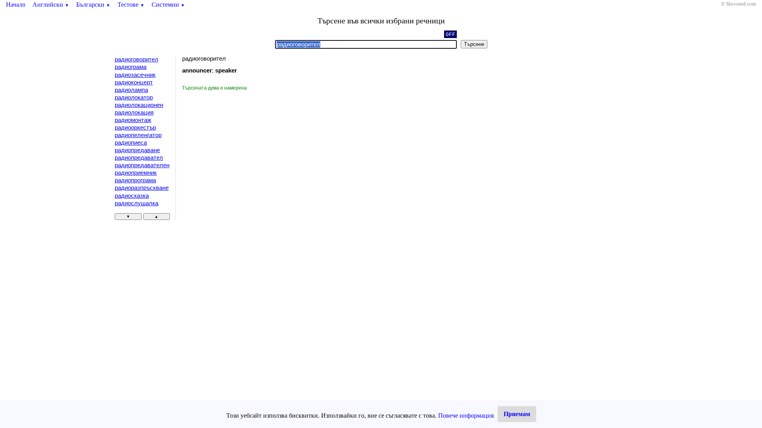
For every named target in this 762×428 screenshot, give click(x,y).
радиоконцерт (134, 82)
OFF (450, 34)
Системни (168, 4)
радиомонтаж (133, 120)
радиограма (130, 67)
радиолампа (131, 90)
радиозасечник (135, 75)
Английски (51, 4)
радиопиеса (131, 142)
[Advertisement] (249, 150)
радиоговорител (136, 59)
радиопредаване (137, 150)
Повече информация (466, 415)
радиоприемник (136, 173)
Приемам (517, 414)
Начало (15, 4)
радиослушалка (136, 203)
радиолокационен (139, 105)
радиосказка (132, 196)
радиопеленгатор (138, 135)
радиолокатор (134, 97)
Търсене (474, 44)
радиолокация (134, 112)
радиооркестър (135, 127)
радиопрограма (135, 180)
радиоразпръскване (142, 188)
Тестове (130, 4)
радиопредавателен (142, 165)
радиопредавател (139, 158)
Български (93, 4)
